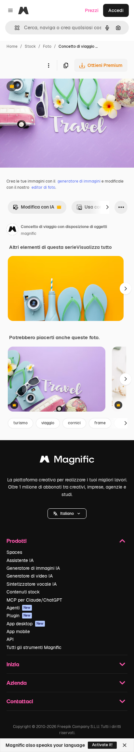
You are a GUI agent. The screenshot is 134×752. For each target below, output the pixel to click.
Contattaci (20, 701)
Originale (43, 87)
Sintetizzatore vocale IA (32, 584)
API (10, 639)
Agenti (19, 608)
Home (12, 46)
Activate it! (102, 744)
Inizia (13, 664)
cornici (74, 423)
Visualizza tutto (94, 247)
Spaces (14, 552)
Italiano (67, 513)
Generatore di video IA (30, 576)
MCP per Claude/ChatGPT (34, 600)
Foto (47, 46)
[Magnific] (67, 461)
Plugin (19, 615)
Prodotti (17, 540)
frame (100, 423)
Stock (30, 46)
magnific (28, 233)
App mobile (18, 631)
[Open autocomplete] (14, 27)
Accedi (116, 10)
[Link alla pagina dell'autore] (12, 230)
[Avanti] (107, 207)
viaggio (47, 423)
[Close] (124, 745)
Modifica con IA (33, 208)
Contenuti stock (23, 592)
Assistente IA (20, 560)
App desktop (25, 624)
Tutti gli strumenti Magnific (34, 647)
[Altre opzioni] (48, 65)
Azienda (17, 682)
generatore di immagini (79, 181)
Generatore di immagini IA (33, 568)
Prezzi (92, 10)
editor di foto (43, 187)
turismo (20, 423)
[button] (67, 513)
